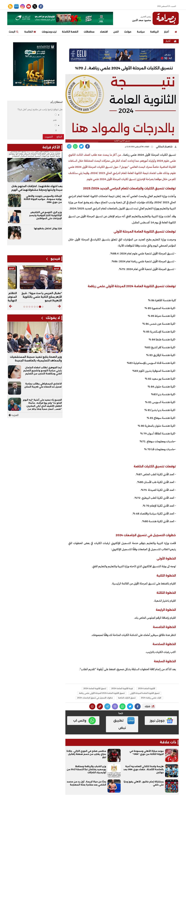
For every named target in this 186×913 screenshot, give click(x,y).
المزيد (14, 415)
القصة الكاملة (70, 31)
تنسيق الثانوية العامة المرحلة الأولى (145, 693)
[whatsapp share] (75, 146)
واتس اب (79, 720)
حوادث (127, 31)
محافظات (89, 31)
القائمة (28, 31)
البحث (12, 31)
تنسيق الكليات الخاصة (127, 698)
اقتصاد (104, 31)
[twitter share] (81, 146)
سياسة (141, 31)
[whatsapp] (100, 706)
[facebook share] (87, 146)
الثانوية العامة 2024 (146, 688)
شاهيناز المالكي (164, 146)
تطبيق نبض (119, 724)
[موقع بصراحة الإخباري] (166, 18)
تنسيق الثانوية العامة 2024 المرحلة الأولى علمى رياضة (102, 693)
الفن (116, 31)
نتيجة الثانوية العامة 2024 (122, 688)
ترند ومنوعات (49, 31)
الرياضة (154, 31)
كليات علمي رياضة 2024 (151, 698)
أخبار (166, 31)
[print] (92, 706)
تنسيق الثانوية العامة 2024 (94, 688)
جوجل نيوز (157, 720)
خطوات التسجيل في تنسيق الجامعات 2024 (95, 698)
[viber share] (69, 146)
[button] (59, 306)
